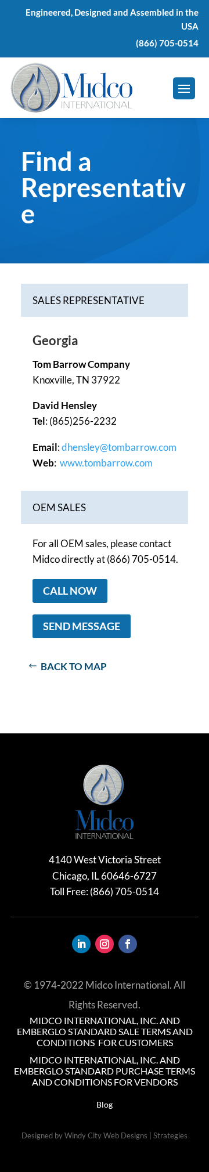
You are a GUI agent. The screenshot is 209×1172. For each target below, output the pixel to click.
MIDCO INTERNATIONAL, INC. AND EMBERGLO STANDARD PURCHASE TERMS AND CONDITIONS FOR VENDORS (104, 1070)
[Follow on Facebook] (127, 944)
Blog (104, 1104)
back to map (74, 666)
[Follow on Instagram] (104, 944)
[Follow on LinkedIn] (81, 944)
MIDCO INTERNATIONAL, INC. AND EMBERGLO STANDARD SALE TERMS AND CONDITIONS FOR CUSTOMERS (105, 1031)
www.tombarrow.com (106, 463)
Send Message (81, 626)
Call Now (70, 590)
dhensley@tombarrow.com (119, 447)
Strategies (170, 1135)
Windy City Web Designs (105, 1135)
